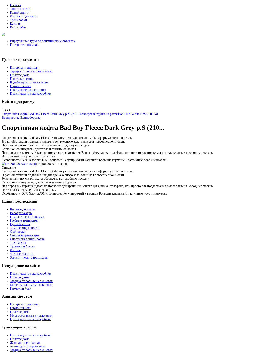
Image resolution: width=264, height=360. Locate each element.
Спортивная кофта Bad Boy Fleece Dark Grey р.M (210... (41, 114)
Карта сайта (18, 27)
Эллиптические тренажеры (29, 257)
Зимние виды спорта (24, 228)
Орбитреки (18, 231)
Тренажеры (18, 242)
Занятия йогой (20, 9)
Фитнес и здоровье (23, 16)
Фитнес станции (21, 254)
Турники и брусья (22, 246)
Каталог (15, 23)
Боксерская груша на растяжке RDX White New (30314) (119, 114)
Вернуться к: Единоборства (21, 117)
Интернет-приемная (24, 44)
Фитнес (15, 250)
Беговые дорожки (22, 209)
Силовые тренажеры (24, 235)
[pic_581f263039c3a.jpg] (19, 163)
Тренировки (18, 20)
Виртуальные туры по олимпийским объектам (42, 41)
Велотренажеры (21, 213)
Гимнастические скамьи (27, 216)
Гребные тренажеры (24, 220)
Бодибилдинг (19, 12)
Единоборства (20, 224)
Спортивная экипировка (27, 239)
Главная (15, 5)
